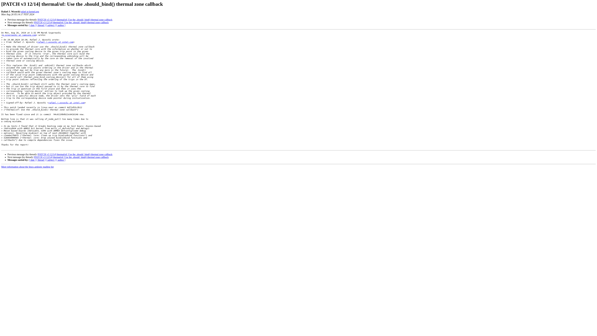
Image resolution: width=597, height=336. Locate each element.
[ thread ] (41, 25)
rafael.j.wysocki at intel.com (55, 42)
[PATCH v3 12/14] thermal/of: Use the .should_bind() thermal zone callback (74, 19)
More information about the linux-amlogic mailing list (27, 167)
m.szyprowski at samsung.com (19, 35)
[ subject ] (51, 25)
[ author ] (60, 25)
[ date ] (32, 25)
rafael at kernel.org (30, 11)
